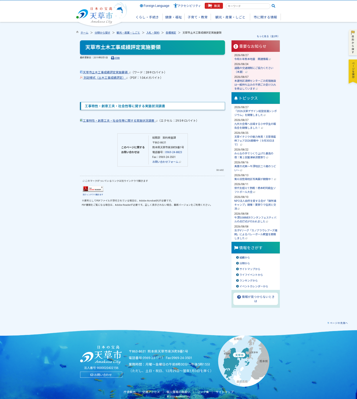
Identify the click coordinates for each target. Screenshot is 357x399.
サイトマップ (225, 392)
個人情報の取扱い (178, 392)
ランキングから (248, 280)
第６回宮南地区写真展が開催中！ (254, 179)
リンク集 (203, 392)
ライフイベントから (251, 275)
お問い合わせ (102, 375)
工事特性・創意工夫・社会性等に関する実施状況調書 (119, 120)
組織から (244, 257)
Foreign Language (156, 6)
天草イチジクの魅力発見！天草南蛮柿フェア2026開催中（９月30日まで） (255, 140)
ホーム (84, 32)
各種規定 (171, 32)
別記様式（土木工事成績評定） (104, 78)
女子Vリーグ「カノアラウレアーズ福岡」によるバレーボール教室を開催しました (255, 234)
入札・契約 (152, 32)
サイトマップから (249, 269)
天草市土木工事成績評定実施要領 (106, 72)
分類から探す (102, 32)
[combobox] (248, 6)
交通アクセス (151, 392)
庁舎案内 (130, 392)
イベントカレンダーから (253, 286)
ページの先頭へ (339, 323)
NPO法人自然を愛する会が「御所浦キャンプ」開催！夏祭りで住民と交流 (255, 204)
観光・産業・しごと (128, 32)
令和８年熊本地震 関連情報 (251, 59)
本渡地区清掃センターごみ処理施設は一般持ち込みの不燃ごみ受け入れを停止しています (255, 84)
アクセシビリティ (189, 6)
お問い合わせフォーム (165, 162)
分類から (244, 263)
